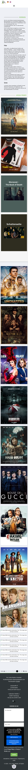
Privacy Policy (10, 749)
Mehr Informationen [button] (14, 734)
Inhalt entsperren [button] (14, 737)
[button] (14, 6)
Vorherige (2, 671)
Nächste (25, 671)
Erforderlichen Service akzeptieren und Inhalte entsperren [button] (14, 742)
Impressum (21, 758)
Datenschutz (13, 758)
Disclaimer (6, 758)
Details (14, 105)
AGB (14, 760)
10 (23, 671)
